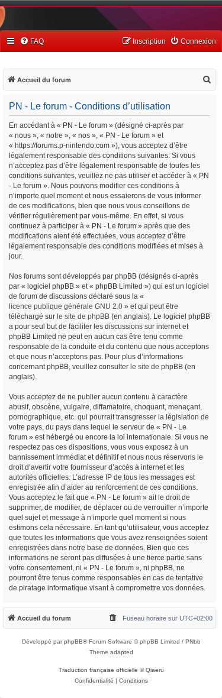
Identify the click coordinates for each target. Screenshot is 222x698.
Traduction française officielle (98, 670)
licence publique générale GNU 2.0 (66, 306)
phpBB (73, 641)
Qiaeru (155, 670)
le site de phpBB (83, 316)
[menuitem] (32, 42)
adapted (121, 652)
